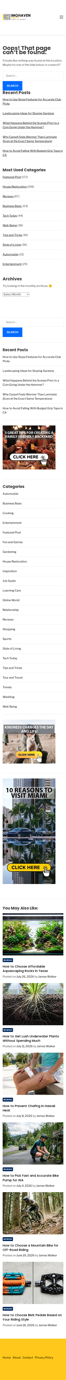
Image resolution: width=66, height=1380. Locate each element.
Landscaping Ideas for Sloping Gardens (28, 113)
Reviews (8, 196)
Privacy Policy (44, 1357)
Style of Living (12, 244)
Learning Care (12, 590)
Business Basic (12, 206)
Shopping (9, 629)
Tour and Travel (13, 677)
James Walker (47, 976)
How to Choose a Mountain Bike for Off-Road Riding (30, 1247)
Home (7, 1357)
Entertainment (12, 264)
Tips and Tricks (12, 235)
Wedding (9, 697)
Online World (11, 600)
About (16, 1357)
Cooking (8, 513)
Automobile (10, 254)
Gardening (9, 552)
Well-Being (10, 225)
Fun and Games (13, 542)
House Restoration (15, 186)
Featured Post (12, 177)
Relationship (11, 610)
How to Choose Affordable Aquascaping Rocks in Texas (25, 968)
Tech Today (10, 215)
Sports (7, 639)
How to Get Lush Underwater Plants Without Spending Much (31, 1038)
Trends (7, 687)
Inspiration (10, 571)
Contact (28, 1357)
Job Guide (9, 581)
